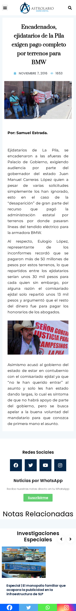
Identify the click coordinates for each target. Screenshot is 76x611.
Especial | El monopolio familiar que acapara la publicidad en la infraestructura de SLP (36, 589)
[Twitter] (31, 465)
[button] (5, 8)
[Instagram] (60, 465)
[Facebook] (16, 465)
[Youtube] (45, 465)
